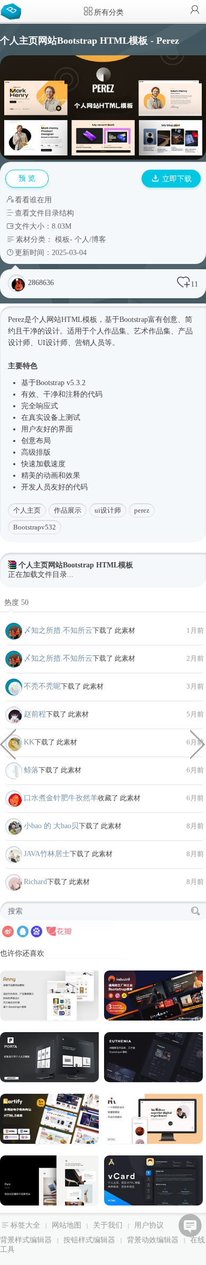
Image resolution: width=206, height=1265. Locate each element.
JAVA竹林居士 (47, 854)
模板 (62, 239)
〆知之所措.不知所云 (58, 630)
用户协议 (149, 1225)
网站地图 (66, 1225)
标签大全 (25, 1225)
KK (29, 742)
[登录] (195, 11)
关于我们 (108, 1225)
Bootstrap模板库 (13, 10)
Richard (35, 882)
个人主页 (27, 510)
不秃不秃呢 (42, 686)
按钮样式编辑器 (89, 1240)
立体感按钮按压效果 (198, 743)
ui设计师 (108, 510)
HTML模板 (79, 319)
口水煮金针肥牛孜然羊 (61, 798)
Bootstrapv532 (34, 527)
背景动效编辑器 (153, 1240)
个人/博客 (90, 239)
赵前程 (35, 714)
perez (141, 510)
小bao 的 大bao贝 (51, 826)
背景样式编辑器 (26, 1240)
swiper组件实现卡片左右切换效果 (8, 743)
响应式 (47, 406)
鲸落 (31, 770)
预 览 (26, 178)
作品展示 (67, 510)
